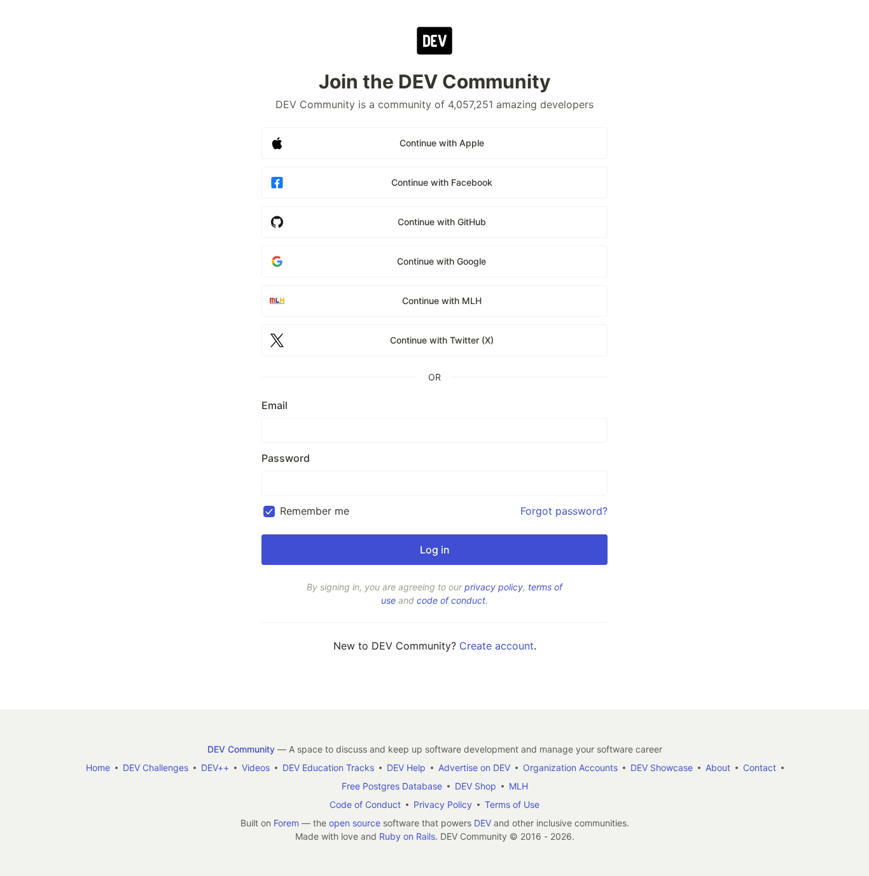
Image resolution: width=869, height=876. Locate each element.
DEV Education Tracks (328, 767)
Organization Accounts (570, 767)
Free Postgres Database (392, 786)
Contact (759, 767)
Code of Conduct (365, 804)
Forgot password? (564, 510)
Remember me (314, 510)
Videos (256, 767)
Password (285, 458)
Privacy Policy (443, 804)
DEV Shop (475, 786)
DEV (482, 822)
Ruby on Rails (407, 836)
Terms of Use (512, 804)
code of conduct (451, 600)
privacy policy (493, 586)
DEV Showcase (661, 767)
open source (354, 822)
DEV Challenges (155, 767)
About (718, 767)
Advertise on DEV (474, 767)
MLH (518, 786)
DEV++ (215, 767)
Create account (496, 645)
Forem (286, 822)
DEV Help (406, 767)
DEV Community (241, 749)
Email (274, 405)
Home (98, 767)
